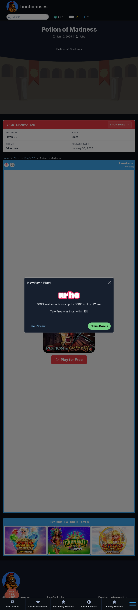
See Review (37, 326)
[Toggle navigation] (132, 604)
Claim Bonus (99, 326)
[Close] (109, 283)
